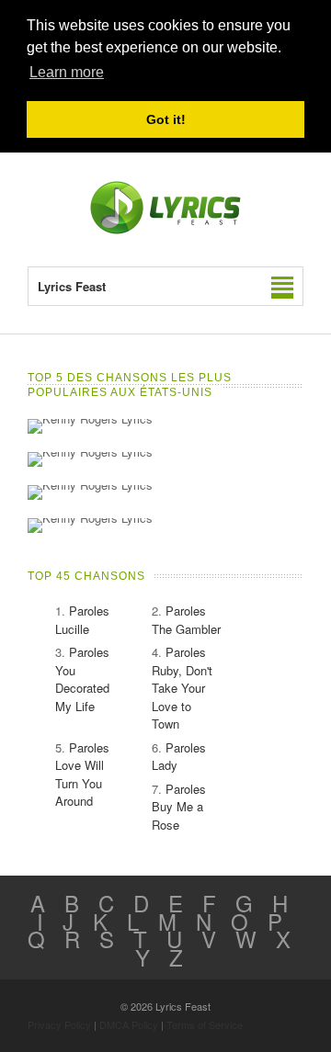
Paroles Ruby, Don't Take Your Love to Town (182, 687)
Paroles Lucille (82, 620)
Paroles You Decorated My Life (82, 679)
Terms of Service (204, 1024)
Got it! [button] (166, 119)
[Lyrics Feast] (165, 230)
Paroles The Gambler (186, 620)
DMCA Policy (128, 1024)
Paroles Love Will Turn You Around (82, 774)
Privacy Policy (59, 1024)
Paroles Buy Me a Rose (179, 806)
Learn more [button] (66, 72)
